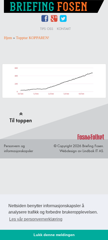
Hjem (8, 38)
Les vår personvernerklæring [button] (35, 219)
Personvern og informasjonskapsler (18, 148)
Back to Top (20, 118)
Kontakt (64, 28)
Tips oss (46, 28)
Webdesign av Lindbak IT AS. (82, 150)
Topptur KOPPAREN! (32, 38)
